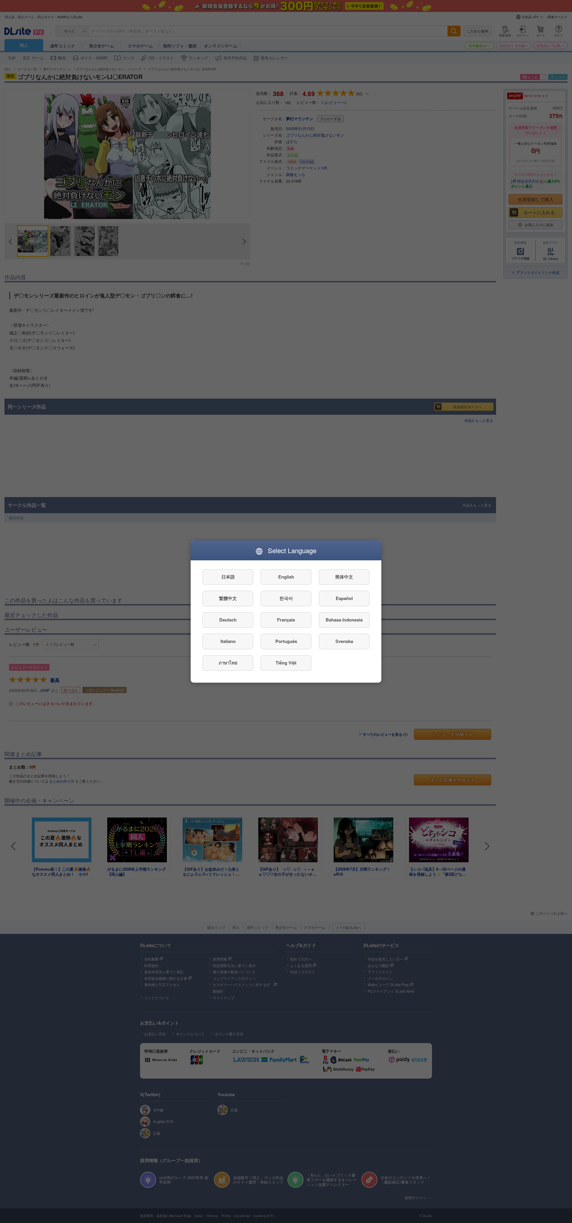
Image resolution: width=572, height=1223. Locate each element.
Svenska (344, 641)
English (286, 577)
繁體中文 (228, 598)
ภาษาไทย (228, 663)
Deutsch (228, 620)
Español (344, 598)
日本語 (228, 577)
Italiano (228, 641)
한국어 (286, 598)
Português (286, 641)
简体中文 (344, 577)
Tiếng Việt (286, 663)
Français (286, 620)
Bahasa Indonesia (344, 620)
